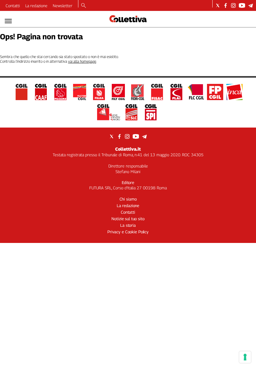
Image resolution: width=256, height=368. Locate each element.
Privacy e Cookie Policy (128, 231)
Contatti (13, 5)
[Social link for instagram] (233, 5)
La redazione (36, 5)
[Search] (83, 6)
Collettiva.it (128, 149)
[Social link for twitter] (217, 5)
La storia (128, 225)
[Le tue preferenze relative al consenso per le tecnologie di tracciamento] (245, 357)
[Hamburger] (8, 21)
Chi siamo (128, 198)
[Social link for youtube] (242, 5)
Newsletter (62, 5)
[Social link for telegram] (250, 5)
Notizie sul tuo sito (127, 218)
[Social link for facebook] (225, 5)
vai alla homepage (82, 61)
